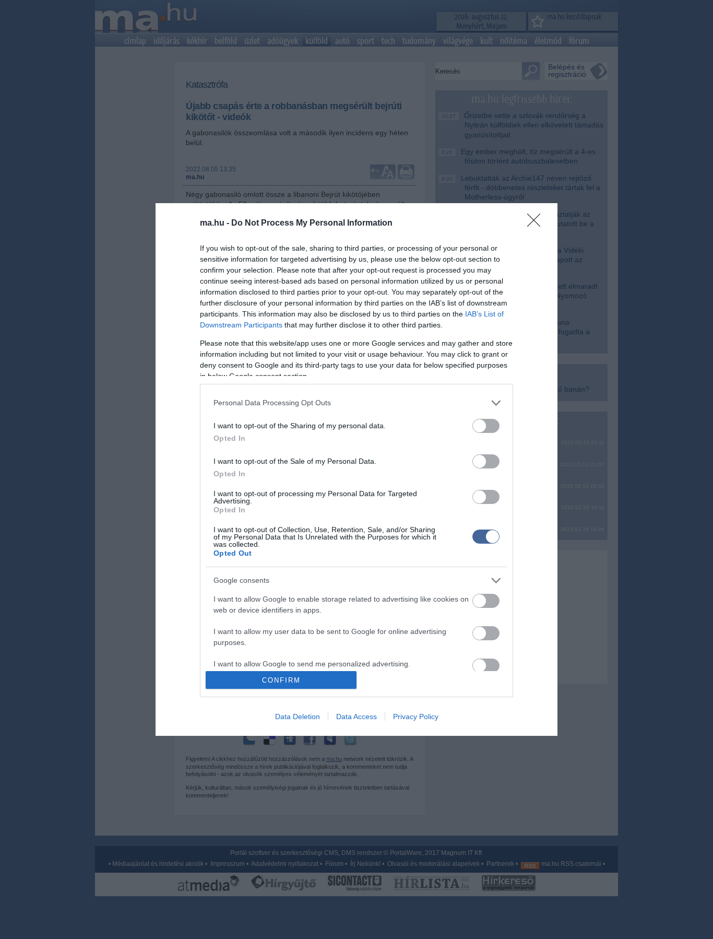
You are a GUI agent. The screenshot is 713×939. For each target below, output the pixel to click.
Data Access (356, 716)
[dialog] (356, 469)
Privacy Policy (415, 716)
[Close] (537, 223)
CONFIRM (281, 680)
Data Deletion (297, 716)
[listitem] (356, 402)
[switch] (486, 426)
